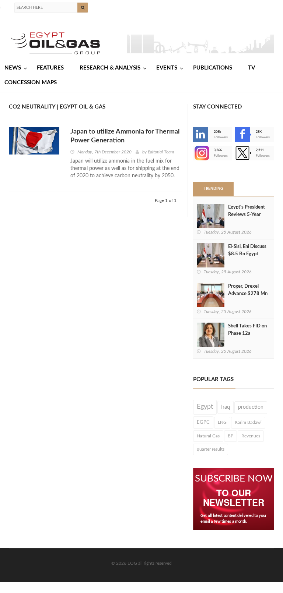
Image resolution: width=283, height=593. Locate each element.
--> (194, 153)
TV (251, 68)
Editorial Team (161, 152)
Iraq (225, 407)
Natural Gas (208, 436)
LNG (222, 422)
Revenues (250, 436)
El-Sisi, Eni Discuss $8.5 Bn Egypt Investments (247, 254)
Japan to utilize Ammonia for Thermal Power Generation (124, 136)
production (250, 407)
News (12, 68)
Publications (212, 68)
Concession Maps (30, 82)
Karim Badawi (248, 422)
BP (230, 436)
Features (50, 68)
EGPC (203, 422)
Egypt (205, 407)
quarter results (210, 449)
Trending (213, 189)
